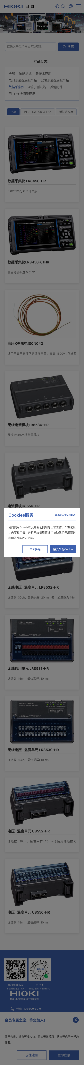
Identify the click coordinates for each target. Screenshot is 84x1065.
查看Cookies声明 (65, 515)
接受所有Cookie (63, 549)
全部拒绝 (35, 549)
